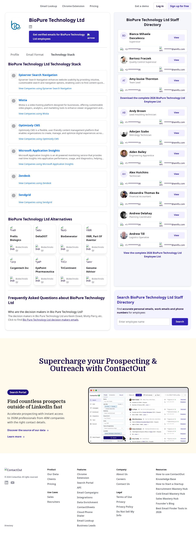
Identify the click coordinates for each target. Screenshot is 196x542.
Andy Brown (137, 111)
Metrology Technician (140, 135)
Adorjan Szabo (139, 131)
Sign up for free (179, 6)
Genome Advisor (91, 269)
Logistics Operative (139, 237)
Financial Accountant (140, 196)
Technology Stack (63, 54)
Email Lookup (48, 6)
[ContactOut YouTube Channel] (12, 502)
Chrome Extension (73, 6)
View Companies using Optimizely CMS (39, 138)
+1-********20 (133, 90)
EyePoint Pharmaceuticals (45, 269)
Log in (160, 6)
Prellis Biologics (15, 238)
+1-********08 (133, 183)
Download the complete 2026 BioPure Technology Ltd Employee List (152, 99)
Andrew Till (137, 234)
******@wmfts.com (174, 49)
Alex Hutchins (138, 172)
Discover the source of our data (26, 430)
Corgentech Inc (19, 268)
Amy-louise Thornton (143, 79)
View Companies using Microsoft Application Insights (46, 164)
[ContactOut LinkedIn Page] (6, 502)
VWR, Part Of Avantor (94, 238)
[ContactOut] (20, 6)
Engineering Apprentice (141, 155)
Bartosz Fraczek (140, 58)
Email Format (35, 54)
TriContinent (68, 268)
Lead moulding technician (142, 114)
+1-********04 (133, 224)
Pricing (94, 6)
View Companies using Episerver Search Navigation (45, 88)
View (176, 37)
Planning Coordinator (140, 216)
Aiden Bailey (137, 152)
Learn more (14, 436)
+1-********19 (133, 142)
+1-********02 (133, 122)
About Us (122, 474)
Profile (15, 54)
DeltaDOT (41, 236)
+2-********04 (133, 49)
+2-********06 (133, 69)
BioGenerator (69, 236)
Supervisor (134, 41)
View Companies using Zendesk (35, 183)
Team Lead (134, 82)
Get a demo (142, 6)
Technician (134, 175)
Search (180, 321)
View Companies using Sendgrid (35, 202)
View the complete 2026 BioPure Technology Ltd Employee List (153, 254)
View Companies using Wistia (34, 113)
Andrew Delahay (140, 213)
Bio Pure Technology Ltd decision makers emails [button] (50, 319)
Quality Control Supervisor (142, 61)
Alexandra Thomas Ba (144, 193)
